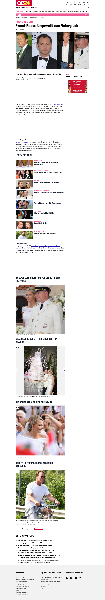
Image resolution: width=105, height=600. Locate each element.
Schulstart (35, 11)
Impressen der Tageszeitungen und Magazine (50, 586)
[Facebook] (67, 578)
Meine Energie (51, 11)
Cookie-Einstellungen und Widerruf (25, 585)
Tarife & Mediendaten (46, 579)
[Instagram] (71, 578)
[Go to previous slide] (15, 309)
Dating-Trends (63, 11)
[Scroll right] (88, 11)
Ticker (18, 8)
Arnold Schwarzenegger (24, 142)
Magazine (34, 8)
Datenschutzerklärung (21, 581)
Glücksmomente (28, 11)
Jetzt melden (38, 529)
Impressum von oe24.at (22, 592)
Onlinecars (70, 11)
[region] (40, 310)
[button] (69, 90)
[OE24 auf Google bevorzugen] (45, 79)
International (24, 17)
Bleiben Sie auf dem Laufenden (74, 573)
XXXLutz (57, 11)
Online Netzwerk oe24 (22, 573)
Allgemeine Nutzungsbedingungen (25, 579)
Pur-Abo (18, 590)
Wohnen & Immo (43, 11)
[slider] (74, 90)
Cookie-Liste (19, 583)
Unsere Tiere (76, 11)
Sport (23, 8)
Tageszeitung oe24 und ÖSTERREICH (51, 573)
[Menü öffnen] (88, 8)
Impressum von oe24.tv (22, 594)
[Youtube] (76, 578)
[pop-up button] (84, 90)
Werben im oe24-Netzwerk (23, 587)
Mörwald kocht (83, 11)
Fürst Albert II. (57, 104)
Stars (28, 8)
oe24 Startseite (20, 578)
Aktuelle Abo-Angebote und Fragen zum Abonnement (51, 582)
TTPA (42, 589)
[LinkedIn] (80, 578)
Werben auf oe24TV (21, 589)
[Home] (16, 17)
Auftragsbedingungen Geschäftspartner (51, 578)
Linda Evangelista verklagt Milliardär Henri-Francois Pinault (38, 247)
